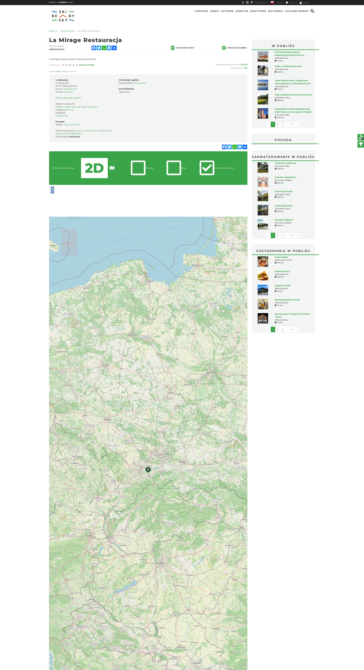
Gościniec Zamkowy (285, 163)
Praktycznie (258, 11)
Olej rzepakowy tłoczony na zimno (293, 94)
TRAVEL (66, 2)
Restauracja (140, 83)
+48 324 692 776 (72, 124)
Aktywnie (227, 11)
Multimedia (275, 11)
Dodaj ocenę (86, 65)
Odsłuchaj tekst (185, 48)
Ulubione (293, 2)
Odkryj (214, 11)
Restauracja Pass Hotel (287, 299)
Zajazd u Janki (282, 285)
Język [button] (279, 2)
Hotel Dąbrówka (283, 191)
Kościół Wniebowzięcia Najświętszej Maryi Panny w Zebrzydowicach (289, 55)
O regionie (201, 11)
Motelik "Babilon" (284, 220)
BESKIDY (52, 2)
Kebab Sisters (282, 271)
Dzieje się (242, 11)
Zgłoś (243, 64)
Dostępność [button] (261, 2)
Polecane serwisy (297, 11)
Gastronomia (61, 116)
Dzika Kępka (281, 257)
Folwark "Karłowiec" (286, 177)
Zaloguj (306, 2)
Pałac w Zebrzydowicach (288, 66)
